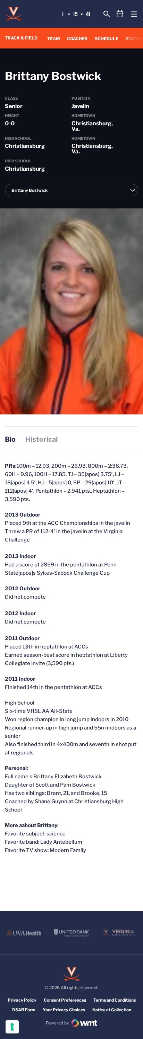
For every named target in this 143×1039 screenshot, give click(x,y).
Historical (41, 439)
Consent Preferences (65, 1000)
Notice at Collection (111, 1009)
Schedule (106, 38)
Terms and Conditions (114, 1000)
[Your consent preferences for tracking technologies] (12, 1026)
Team (53, 38)
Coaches (77, 38)
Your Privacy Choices (64, 1009)
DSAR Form (23, 1009)
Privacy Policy (22, 1000)
